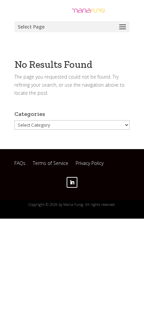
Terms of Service (50, 164)
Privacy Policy (89, 164)
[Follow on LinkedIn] (72, 182)
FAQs (19, 164)
